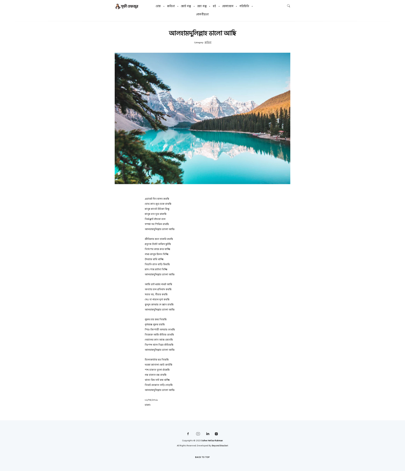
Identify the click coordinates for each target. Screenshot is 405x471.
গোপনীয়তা (202, 14)
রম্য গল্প (202, 6)
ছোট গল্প (186, 6)
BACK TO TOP (202, 457)
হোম (158, 6)
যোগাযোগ (228, 6)
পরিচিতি (244, 6)
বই (214, 6)
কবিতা (171, 6)
